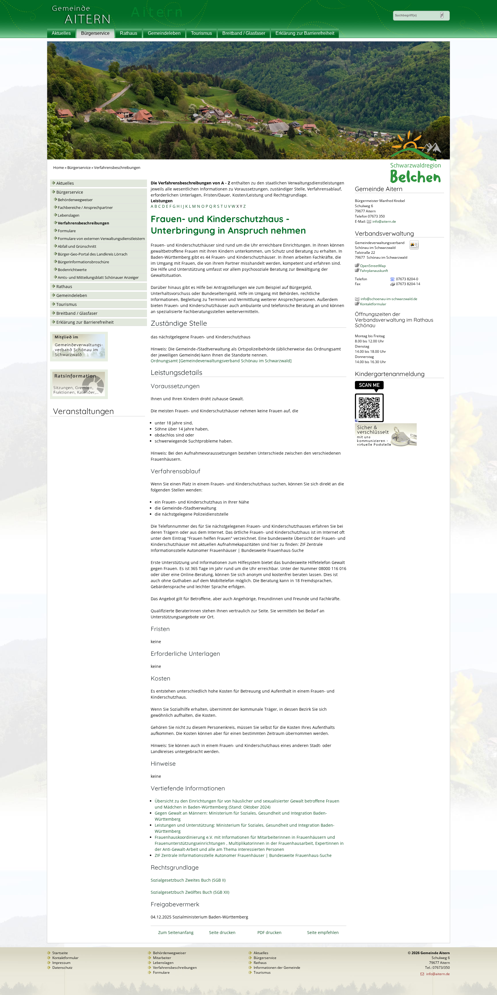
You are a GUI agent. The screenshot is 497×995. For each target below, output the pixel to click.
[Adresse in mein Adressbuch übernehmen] (416, 249)
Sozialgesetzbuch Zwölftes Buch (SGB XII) (190, 892)
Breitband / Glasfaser (243, 33)
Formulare (67, 230)
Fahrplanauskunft (374, 270)
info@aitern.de (384, 221)
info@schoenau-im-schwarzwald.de (389, 298)
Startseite (60, 952)
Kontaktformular (373, 304)
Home (58, 167)
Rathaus (128, 33)
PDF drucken (269, 932)
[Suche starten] (442, 15)
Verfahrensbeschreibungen (83, 223)
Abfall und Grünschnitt (77, 246)
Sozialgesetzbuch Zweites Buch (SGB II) (188, 880)
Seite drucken (222, 932)
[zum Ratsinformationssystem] (79, 397)
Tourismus (201, 33)
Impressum (61, 962)
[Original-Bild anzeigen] (369, 420)
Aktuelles (61, 33)
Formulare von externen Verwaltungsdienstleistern (101, 238)
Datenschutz (62, 967)
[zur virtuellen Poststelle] (386, 446)
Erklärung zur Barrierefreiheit (305, 33)
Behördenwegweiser (75, 199)
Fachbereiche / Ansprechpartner (85, 207)
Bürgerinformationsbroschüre (83, 262)
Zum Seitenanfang (176, 932)
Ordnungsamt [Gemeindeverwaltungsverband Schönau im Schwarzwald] (221, 360)
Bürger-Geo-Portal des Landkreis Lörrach (92, 254)
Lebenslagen (68, 215)
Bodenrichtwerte (72, 269)
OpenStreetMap (373, 265)
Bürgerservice (95, 33)
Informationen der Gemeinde (277, 967)
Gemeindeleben (164, 33)
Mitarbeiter (162, 957)
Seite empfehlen (323, 932)
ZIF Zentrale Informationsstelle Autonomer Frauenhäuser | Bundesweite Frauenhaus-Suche (243, 855)
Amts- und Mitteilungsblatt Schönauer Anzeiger (98, 277)
